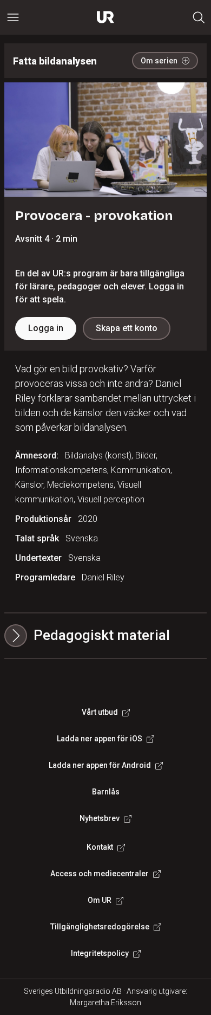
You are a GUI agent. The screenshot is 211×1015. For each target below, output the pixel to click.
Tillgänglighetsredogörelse (99, 926)
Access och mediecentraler (99, 873)
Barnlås (106, 791)
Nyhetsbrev (100, 818)
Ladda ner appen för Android (100, 765)
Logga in (45, 328)
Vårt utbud (100, 712)
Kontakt (100, 847)
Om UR (99, 900)
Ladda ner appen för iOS (99, 738)
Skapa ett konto (126, 328)
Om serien (159, 60)
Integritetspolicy (100, 953)
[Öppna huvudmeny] (12, 17)
